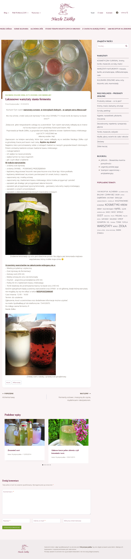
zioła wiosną (110, 230)
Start (93, 13)
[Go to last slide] (7, 441)
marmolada (101, 212)
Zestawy (100, 141)
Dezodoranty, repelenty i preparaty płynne (111, 125)
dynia (122, 195)
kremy (99, 209)
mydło (120, 212)
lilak (124, 209)
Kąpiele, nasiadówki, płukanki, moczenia (109, 117)
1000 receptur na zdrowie (119, 29)
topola (125, 222)
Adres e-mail (40, 521)
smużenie (113, 219)
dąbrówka (101, 198)
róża (99, 219)
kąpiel (118, 208)
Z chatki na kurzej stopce (93, 29)
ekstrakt (110, 198)
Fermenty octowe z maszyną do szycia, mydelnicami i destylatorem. (75, 397)
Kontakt (109, 13)
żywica (100, 233)
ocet (8, 382)
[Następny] (85, 441)
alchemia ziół (123, 192)
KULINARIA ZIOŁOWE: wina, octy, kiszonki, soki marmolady (28, 95)
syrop (120, 219)
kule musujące (108, 209)
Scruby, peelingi (103, 110)
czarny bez (109, 194)
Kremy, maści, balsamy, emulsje (110, 106)
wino (115, 226)
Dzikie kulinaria (21, 29)
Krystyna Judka (14, 104)
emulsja (118, 198)
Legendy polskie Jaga (110, 167)
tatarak (112, 222)
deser (117, 195)
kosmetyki (112, 204)
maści (108, 212)
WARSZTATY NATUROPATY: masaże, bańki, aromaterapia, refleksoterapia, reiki (112, 72)
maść (113, 212)
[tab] (42, 464)
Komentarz (8, 492)
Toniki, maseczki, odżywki (107, 132)
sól (108, 222)
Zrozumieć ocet (14, 450)
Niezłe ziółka (6, 29)
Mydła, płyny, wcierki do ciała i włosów (112, 136)
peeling (118, 216)
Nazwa (6, 521)
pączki (125, 216)
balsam (100, 194)
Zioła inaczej (102, 146)
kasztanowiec (121, 201)
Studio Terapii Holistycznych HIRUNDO (62, 29)
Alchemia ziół (36, 29)
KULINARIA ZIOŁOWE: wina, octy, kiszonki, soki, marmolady (110, 82)
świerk (118, 230)
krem (123, 204)
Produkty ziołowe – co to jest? (109, 101)
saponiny (105, 219)
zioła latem (101, 230)
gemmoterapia (102, 201)
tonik (118, 222)
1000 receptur (102, 192)
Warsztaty (16, 382)
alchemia (113, 191)
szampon (101, 222)
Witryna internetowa (72, 521)
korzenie (100, 205)
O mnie (100, 13)
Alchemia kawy (8, 396)
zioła (122, 226)
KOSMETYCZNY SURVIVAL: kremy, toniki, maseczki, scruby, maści (110, 62)
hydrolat (111, 201)
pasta (112, 216)
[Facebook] (117, 12)
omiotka (107, 216)
